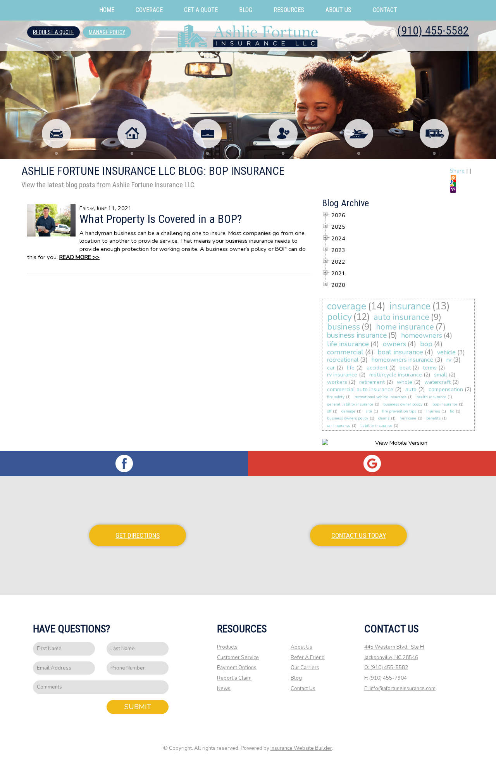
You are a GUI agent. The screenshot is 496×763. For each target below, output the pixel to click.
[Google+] (372, 463)
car (331, 367)
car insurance (338, 425)
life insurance (348, 344)
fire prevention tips (399, 411)
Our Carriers (305, 667)
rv (448, 360)
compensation (446, 389)
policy (339, 317)
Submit (137, 706)
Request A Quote (53, 32)
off (329, 411)
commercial (345, 352)
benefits (433, 418)
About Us (301, 647)
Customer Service (238, 657)
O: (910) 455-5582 (386, 667)
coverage (346, 306)
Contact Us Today (358, 535)
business (343, 327)
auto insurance (401, 317)
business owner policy (402, 404)
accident (377, 367)
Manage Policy (107, 32)
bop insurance (444, 404)
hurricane (408, 418)
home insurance (405, 326)
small (440, 374)
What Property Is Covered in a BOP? (160, 219)
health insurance (431, 397)
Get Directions (137, 535)
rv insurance (342, 374)
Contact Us (303, 688)
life (351, 367)
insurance (410, 306)
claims (383, 418)
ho (452, 411)
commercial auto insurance (360, 389)
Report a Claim (234, 678)
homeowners (421, 335)
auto (411, 389)
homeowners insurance (402, 360)
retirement (372, 382)
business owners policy (347, 418)
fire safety (335, 397)
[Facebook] (124, 463)
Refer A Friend (308, 657)
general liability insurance (350, 404)
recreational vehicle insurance (380, 397)
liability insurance (376, 425)
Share (457, 170)
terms (430, 367)
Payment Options (237, 667)
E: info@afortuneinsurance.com (400, 688)
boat (405, 367)
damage (348, 411)
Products (227, 647)
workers (337, 382)
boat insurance (400, 352)
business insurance (357, 335)
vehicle (446, 352)
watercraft (437, 382)
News (224, 688)
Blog (296, 678)
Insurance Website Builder (301, 748)
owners (394, 344)
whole (404, 382)
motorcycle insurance (395, 374)
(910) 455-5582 (433, 30)
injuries (433, 411)
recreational (342, 360)
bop (426, 344)
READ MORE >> (79, 257)
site (368, 411)
